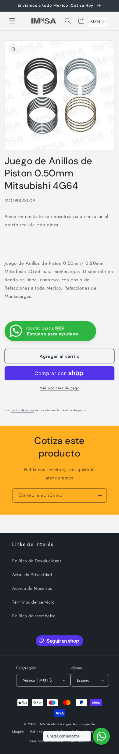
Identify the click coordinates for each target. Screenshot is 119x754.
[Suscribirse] (99, 495)
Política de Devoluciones (36, 561)
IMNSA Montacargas (55, 724)
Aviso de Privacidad (32, 574)
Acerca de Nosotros (32, 588)
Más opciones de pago (59, 388)
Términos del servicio (33, 602)
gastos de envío (22, 410)
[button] (12, 21)
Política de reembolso (34, 616)
